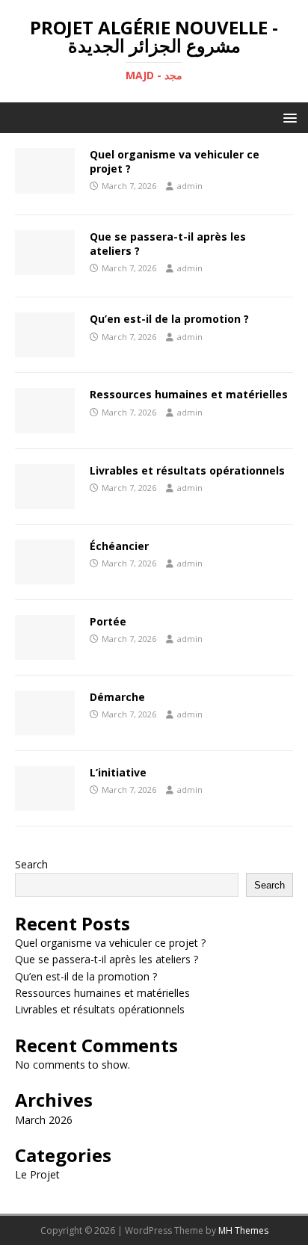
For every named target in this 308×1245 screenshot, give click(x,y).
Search (31, 864)
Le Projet (37, 1174)
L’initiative (118, 772)
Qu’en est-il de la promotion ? (169, 319)
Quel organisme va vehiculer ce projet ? (174, 161)
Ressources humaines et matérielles (189, 394)
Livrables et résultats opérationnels (187, 470)
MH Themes (243, 1230)
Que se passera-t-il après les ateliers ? (168, 243)
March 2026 (44, 1120)
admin (190, 185)
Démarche (117, 697)
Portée (108, 621)
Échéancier (119, 546)
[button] (287, 117)
